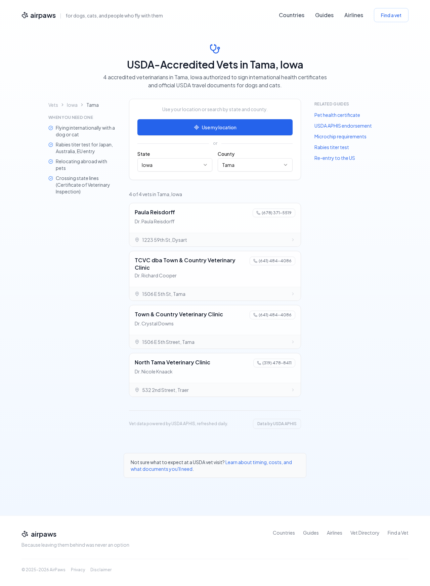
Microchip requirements (340, 136)
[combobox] (174, 165)
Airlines (353, 14)
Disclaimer (101, 569)
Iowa (72, 105)
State (143, 153)
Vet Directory (365, 533)
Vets (53, 105)
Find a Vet (398, 533)
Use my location (219, 127)
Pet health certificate (337, 115)
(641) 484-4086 (275, 260)
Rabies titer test (331, 147)
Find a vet (391, 15)
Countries (291, 14)
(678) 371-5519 (277, 212)
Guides (324, 14)
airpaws (43, 15)
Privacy (78, 569)
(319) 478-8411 (277, 362)
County (226, 153)
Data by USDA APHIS (277, 423)
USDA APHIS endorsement (343, 126)
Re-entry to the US (334, 158)
